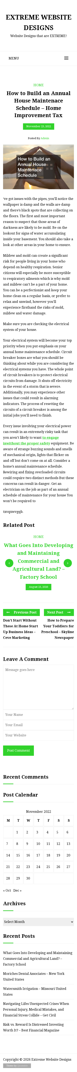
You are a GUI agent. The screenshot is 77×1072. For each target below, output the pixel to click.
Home (38, 85)
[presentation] (9, 563)
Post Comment (18, 750)
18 (48, 855)
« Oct (7, 890)
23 (28, 867)
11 (48, 844)
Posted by (38, 138)
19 (58, 855)
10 (38, 844)
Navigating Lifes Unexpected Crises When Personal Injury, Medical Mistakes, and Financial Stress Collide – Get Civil (36, 1009)
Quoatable (22, 1066)
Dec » (17, 890)
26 (58, 867)
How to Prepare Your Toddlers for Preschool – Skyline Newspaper (57, 629)
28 (8, 878)
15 (18, 855)
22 (18, 867)
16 (28, 855)
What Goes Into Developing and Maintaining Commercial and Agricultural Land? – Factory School (37, 958)
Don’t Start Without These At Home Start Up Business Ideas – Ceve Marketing (20, 629)
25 (48, 867)
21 (8, 867)
